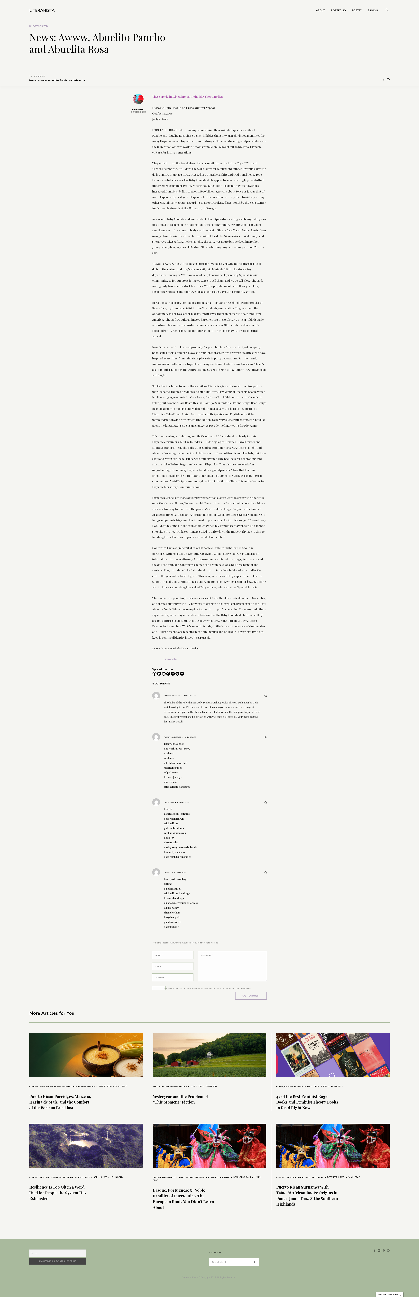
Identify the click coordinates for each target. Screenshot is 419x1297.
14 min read (335, 1086)
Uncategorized (38, 26)
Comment (207, 955)
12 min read (115, 1177)
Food (53, 1086)
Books (156, 1086)
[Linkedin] (164, 674)
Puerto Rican (88, 1086)
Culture (33, 1086)
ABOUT (320, 10)
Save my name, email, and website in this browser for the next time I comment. (208, 988)
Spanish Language (220, 1177)
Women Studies (178, 1086)
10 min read (352, 1177)
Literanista (170, 659)
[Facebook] (154, 674)
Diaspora (44, 1086)
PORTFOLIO (338, 10)
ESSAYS (373, 10)
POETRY (357, 10)
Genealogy (179, 1177)
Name (159, 955)
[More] (182, 674)
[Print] (177, 674)
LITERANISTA (42, 10)
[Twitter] (159, 674)
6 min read (209, 1086)
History (61, 1086)
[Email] (173, 674)
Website (159, 977)
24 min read (119, 1086)
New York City (72, 1086)
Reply (265, 696)
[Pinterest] (168, 674)
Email (159, 966)
